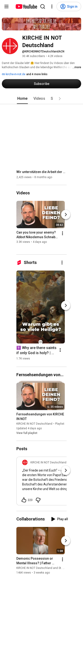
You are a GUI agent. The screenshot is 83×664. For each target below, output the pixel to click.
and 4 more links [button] (36, 74)
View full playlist (26, 433)
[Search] (42, 6)
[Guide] (6, 6)
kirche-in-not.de (15, 74)
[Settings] (52, 6)
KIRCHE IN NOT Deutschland (34, 423)
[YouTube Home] (26, 6)
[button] (59, 98)
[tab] (22, 98)
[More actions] (62, 233)
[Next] (65, 214)
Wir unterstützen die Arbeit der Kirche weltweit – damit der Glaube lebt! (41, 172)
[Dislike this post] (38, 500)
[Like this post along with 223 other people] (24, 500)
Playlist (59, 423)
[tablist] (41, 98)
